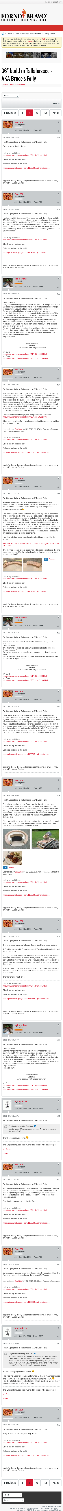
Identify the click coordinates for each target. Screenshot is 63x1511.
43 (45, 112)
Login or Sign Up (52, 2)
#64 (58, 385)
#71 (58, 1116)
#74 (58, 1343)
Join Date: (19, 130)
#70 (58, 1040)
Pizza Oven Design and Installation (28, 34)
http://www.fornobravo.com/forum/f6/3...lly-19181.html (25, 155)
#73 (58, 1264)
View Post (35, 1126)
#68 (58, 796)
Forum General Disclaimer (14, 85)
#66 (58, 633)
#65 (58, 494)
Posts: (36, 130)
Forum (9, 34)
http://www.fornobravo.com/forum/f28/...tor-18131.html (25, 417)
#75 (58, 1425)
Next (56, 112)
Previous (10, 112)
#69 (58, 936)
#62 (58, 209)
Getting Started (49, 34)
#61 (58, 138)
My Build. (7, 1149)
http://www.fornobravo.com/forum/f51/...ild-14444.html (25, 354)
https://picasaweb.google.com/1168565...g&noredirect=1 (26, 168)
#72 (58, 1180)
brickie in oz (21, 1101)
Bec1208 (19, 122)
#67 (58, 707)
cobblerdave (21, 279)
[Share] (58, 131)
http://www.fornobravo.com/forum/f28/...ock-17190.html (25, 358)
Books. (6, 1153)
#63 (58, 294)
